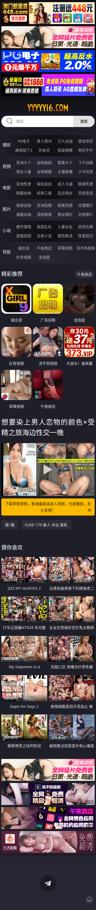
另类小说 (44, 235)
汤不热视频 (85, 248)
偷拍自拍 (44, 183)
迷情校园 (23, 235)
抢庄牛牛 (85, 150)
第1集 (10, 524)
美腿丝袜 (23, 214)
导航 (6, 252)
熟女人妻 (23, 171)
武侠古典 (85, 226)
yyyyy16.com (48, 107)
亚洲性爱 (23, 183)
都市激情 (23, 226)
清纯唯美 (44, 214)
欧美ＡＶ (65, 162)
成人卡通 (65, 183)
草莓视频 (65, 248)
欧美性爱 (85, 183)
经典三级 (44, 192)
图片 (6, 209)
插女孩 (23, 248)
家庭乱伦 (44, 226)
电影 (6, 188)
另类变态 (85, 192)
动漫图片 (85, 205)
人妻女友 (65, 226)
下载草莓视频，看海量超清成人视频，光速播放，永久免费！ (48, 507)
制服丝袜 (23, 192)
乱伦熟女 (65, 192)
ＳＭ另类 (85, 171)
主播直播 (65, 171)
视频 (6, 166)
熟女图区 (65, 214)
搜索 (84, 121)
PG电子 (24, 141)
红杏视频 (23, 257)
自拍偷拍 (44, 162)
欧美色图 (65, 205)
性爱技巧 (85, 235)
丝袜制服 (44, 171)
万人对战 (65, 141)
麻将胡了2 (23, 150)
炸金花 (44, 150)
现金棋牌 (65, 150)
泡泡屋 (44, 257)
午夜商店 (44, 248)
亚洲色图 (44, 205)
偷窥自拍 (23, 205)
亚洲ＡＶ (23, 162)
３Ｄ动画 (85, 162)
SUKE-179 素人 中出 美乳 (46, 524)
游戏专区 (85, 141)
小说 (6, 230)
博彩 (6, 145)
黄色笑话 (65, 235)
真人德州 (44, 141)
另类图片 (85, 214)
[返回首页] (89, 899)
